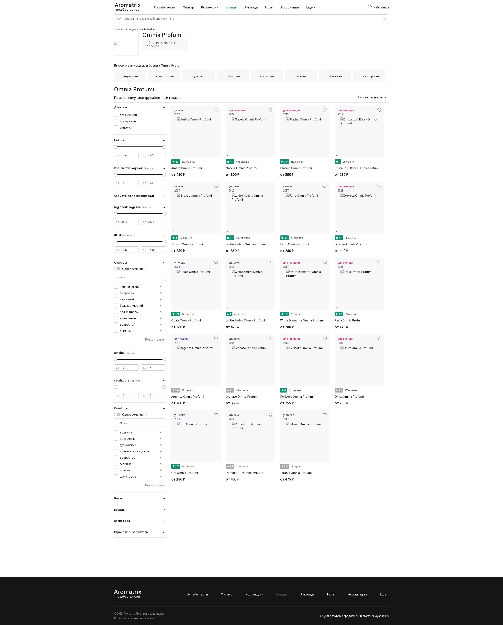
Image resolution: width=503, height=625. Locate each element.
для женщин (128, 115)
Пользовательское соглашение (134, 618)
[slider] (115, 147)
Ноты (269, 7)
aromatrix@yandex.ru (375, 616)
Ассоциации (289, 7)
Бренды (231, 7)
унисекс (125, 127)
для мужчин (128, 121)
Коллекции (209, 7)
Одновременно (133, 268)
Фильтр (188, 7)
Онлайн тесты (164, 7)
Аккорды (251, 7)
